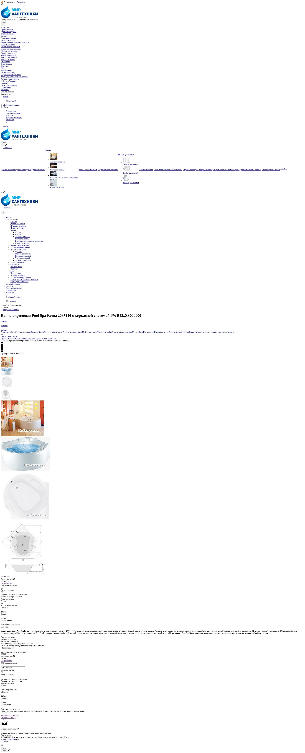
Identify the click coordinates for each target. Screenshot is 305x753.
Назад (15, 219)
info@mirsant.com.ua (11, 105)
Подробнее (21, 2)
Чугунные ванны (8, 338)
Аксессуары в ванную (225, 332)
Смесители (116, 332)
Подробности (6, 583)
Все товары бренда (8, 718)
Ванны (18, 234)
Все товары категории (10, 715)
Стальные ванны (49, 338)
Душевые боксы (37, 332)
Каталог (13, 222)
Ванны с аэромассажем (53, 332)
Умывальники (126, 332)
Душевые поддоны (23, 332)
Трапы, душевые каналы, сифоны (202, 332)
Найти (4, 751)
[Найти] (3, 24)
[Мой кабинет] (2, 210)
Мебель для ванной (23, 254)
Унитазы (135, 332)
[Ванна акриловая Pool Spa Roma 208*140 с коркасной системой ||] (25, 470)
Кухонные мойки (105, 332)
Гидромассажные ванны (72, 332)
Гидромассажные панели (179, 332)
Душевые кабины (8, 332)
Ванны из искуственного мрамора (29, 338)
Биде (141, 332)
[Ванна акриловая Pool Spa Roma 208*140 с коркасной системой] (22, 436)
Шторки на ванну (161, 332)
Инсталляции (148, 332)
